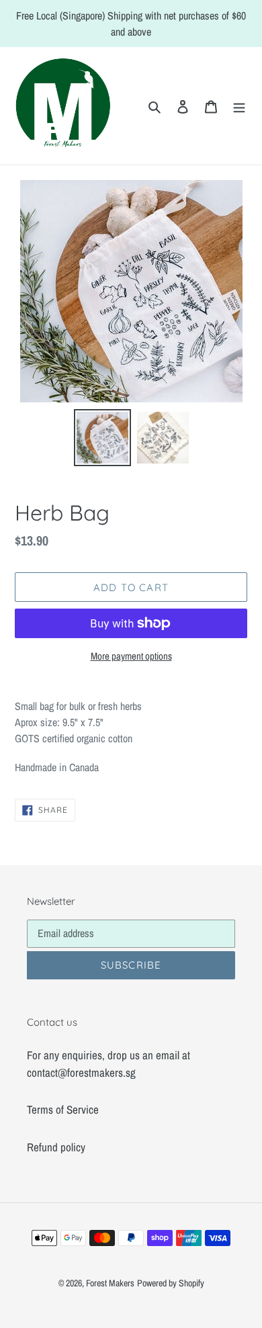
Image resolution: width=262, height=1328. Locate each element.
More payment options (131, 656)
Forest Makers (110, 1283)
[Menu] (239, 106)
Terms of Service (63, 1109)
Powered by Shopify (170, 1283)
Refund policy (56, 1147)
